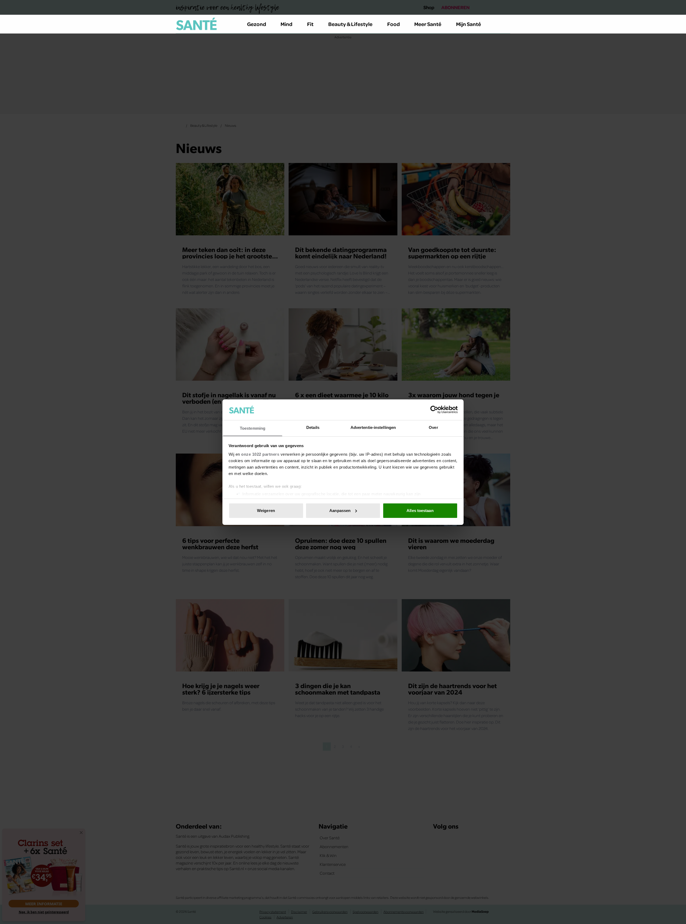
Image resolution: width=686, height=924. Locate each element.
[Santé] (196, 24)
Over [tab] (433, 427)
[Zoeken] (506, 24)
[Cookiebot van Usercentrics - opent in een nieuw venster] (434, 410)
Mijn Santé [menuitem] (468, 23)
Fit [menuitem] (310, 23)
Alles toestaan (420, 510)
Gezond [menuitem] (256, 23)
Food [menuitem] (393, 23)
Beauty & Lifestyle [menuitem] (350, 23)
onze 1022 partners (260, 454)
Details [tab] (312, 427)
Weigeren (266, 510)
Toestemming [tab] (252, 428)
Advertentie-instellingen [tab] (373, 427)
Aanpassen (340, 510)
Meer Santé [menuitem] (427, 23)
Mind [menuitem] (286, 23)
